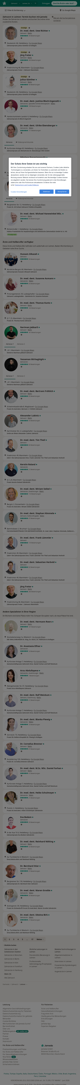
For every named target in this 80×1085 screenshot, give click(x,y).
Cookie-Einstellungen (19, 192)
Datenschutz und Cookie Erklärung (27, 185)
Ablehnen (46, 192)
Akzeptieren (62, 192)
